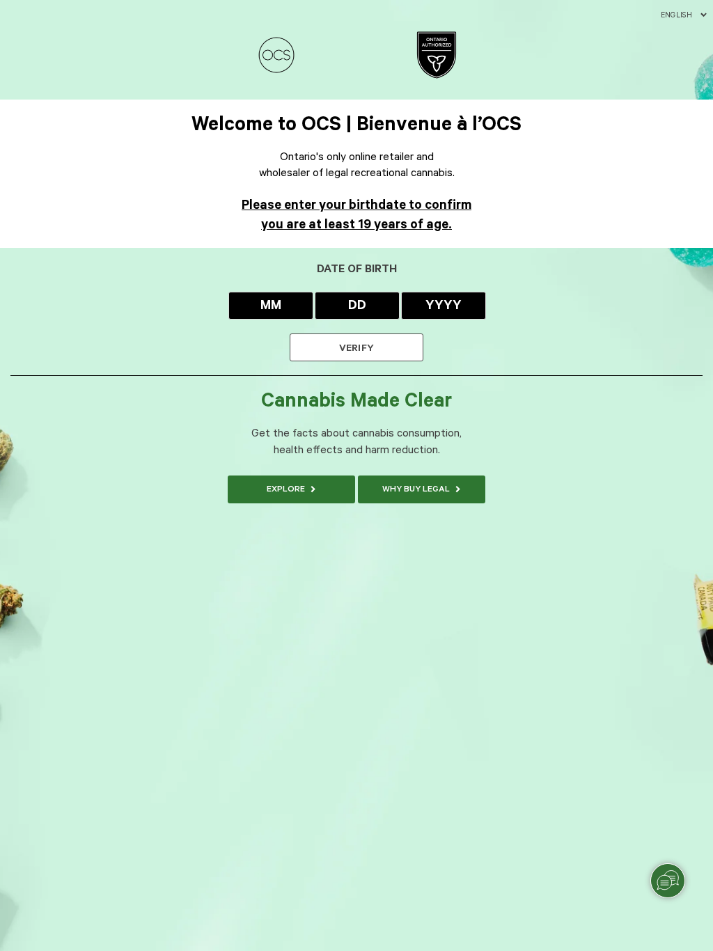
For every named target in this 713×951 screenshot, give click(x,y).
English (676, 15)
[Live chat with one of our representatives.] (667, 880)
